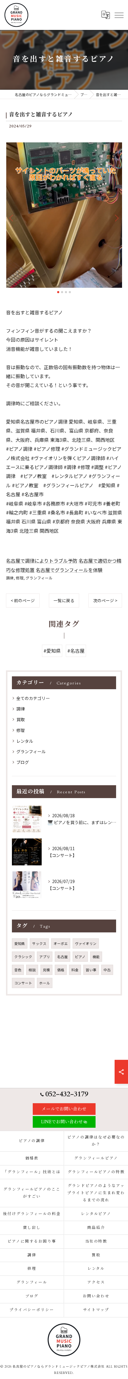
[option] (64, 215)
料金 (75, 969)
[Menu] (119, 15)
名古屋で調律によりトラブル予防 (41, 560)
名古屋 (62, 956)
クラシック (23, 956)
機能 (96, 956)
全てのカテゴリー (33, 698)
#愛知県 (52, 650)
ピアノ (80, 956)
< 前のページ (23, 600)
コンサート (23, 983)
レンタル (24, 741)
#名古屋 (76, 650)
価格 (60, 969)
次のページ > (105, 600)
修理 (20, 578)
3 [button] (66, 292)
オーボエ (61, 943)
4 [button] (70, 292)
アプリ (44, 956)
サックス (39, 943)
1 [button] (58, 292)
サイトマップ (96, 1310)
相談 (32, 969)
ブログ (22, 762)
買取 (20, 719)
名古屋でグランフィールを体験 (69, 569)
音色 (17, 969)
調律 (10, 578)
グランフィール (39, 578)
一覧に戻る (64, 600)
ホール (44, 983)
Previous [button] (12, 218)
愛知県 (19, 943)
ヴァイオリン (85, 943)
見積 (46, 969)
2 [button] (62, 292)
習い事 (91, 969)
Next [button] (116, 218)
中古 (107, 969)
